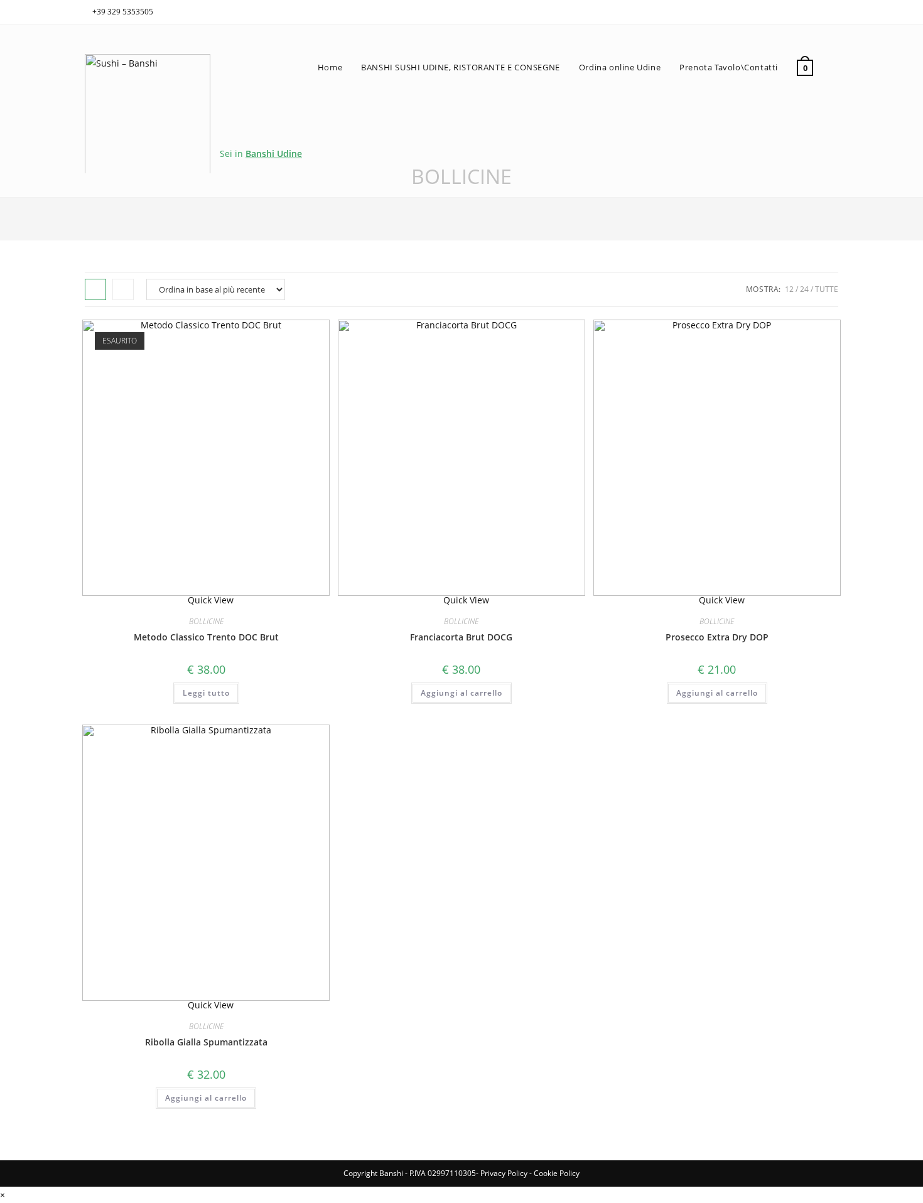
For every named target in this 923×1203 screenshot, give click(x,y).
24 (804, 289)
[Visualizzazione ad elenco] (123, 289)
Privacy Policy (503, 1173)
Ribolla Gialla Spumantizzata (206, 1042)
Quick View (209, 600)
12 (789, 289)
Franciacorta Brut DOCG (461, 637)
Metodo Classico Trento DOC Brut (206, 637)
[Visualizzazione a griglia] (95, 289)
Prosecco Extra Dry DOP (717, 637)
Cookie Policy (557, 1173)
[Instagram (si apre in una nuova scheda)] (833, 10)
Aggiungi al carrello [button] (461, 693)
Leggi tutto (206, 693)
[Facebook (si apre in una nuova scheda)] (820, 10)
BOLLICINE (206, 621)
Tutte (826, 289)
